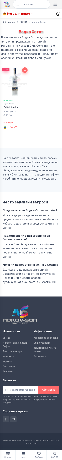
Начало (11, 22)
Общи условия (42, 342)
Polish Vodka (10, 107)
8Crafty (54, 440)
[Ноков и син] (20, 314)
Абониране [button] (48, 389)
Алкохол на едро (12, 351)
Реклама (8, 371)
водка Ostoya (8, 104)
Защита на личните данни (45, 349)
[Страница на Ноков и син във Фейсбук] (6, 419)
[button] (25, 70)
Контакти (8, 356)
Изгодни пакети (19, 13)
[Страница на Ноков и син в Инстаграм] (13, 419)
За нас (6, 337)
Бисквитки (40, 356)
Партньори (9, 366)
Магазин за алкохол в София (15, 344)
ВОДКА (23, 22)
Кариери (7, 361)
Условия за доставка (46, 337)
